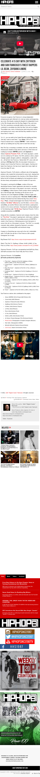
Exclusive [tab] (21, 576)
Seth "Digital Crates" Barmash (11, 71)
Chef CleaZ (8, 327)
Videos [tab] (15, 576)
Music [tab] (8, 576)
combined (32, 203)
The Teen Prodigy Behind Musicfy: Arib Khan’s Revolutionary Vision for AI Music (10, 466)
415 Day (9, 397)
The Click (6, 217)
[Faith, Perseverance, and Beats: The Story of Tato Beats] (29, 439)
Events (30, 399)
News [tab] (2, 576)
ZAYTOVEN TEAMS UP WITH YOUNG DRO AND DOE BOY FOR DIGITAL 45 (28, 466)
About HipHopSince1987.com (20, 768)
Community (25, 399)
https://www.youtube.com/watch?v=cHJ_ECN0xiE (24, 245)
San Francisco (18, 397)
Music (33, 399)
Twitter (4, 418)
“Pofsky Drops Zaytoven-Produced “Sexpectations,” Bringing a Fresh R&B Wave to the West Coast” (9, 447)
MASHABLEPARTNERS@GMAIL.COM (14, 761)
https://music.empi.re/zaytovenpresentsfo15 (23, 239)
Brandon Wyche (25, 773)
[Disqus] (20, 498)
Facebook (9, 418)
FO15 (13, 397)
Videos (37, 399)
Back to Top (37, 773)
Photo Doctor (8, 320)
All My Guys (18, 209)
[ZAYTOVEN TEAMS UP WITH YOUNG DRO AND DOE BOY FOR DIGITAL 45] (29, 457)
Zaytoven (24, 397)
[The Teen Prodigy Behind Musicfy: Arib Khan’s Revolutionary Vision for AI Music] (10, 457)
